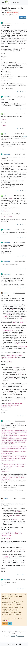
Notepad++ (21, 632)
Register (5, 623)
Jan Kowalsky (7, 22)
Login (10, 623)
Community (15, 2)
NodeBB (13, 636)
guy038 (6, 293)
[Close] (25, 595)
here (24, 136)
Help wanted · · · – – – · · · (13, 12)
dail (5, 114)
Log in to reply (23, 17)
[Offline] (2, 114)
